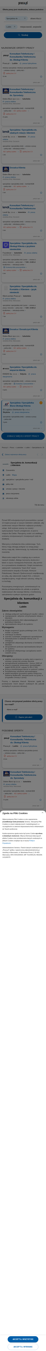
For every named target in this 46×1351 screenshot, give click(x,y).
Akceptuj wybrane (23, 1347)
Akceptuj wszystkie (23, 1339)
